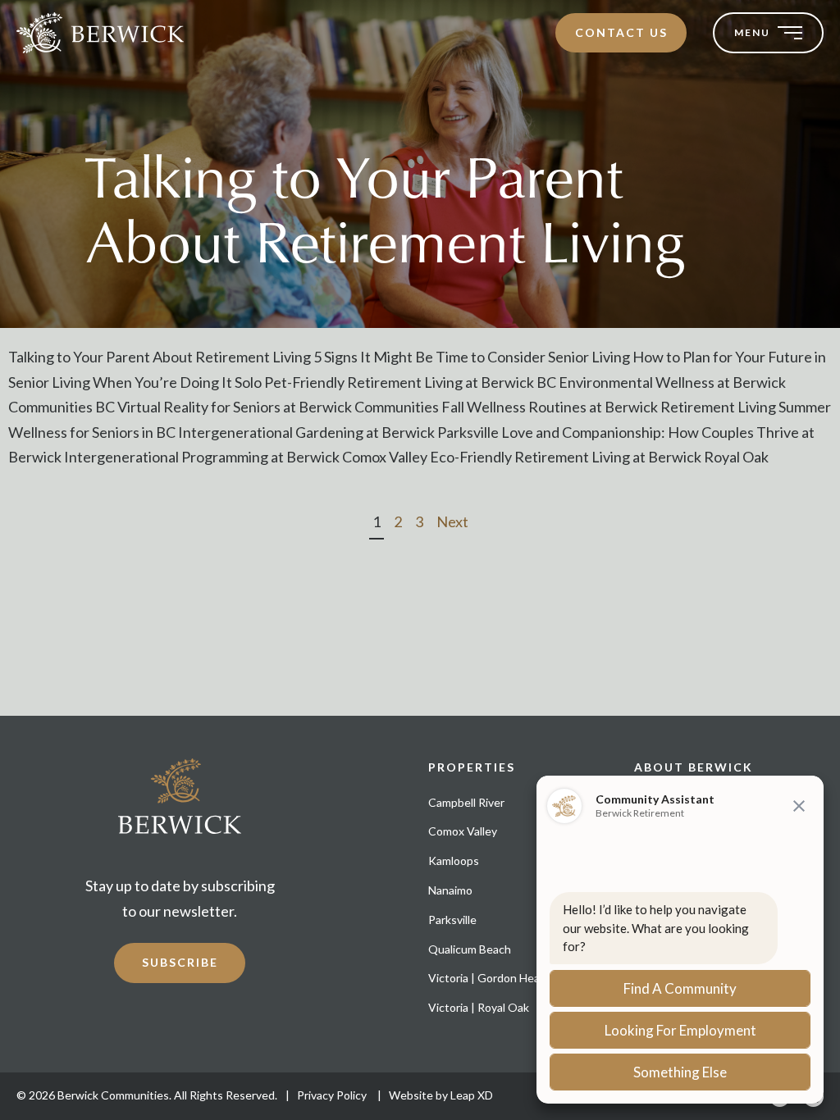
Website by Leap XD (441, 1095)
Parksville (452, 920)
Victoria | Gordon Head (487, 978)
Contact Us (621, 32)
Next (452, 521)
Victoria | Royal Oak (478, 1007)
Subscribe (180, 962)
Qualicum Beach (469, 949)
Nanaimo (450, 890)
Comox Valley (462, 831)
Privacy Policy (333, 1095)
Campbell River (466, 802)
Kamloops (453, 860)
